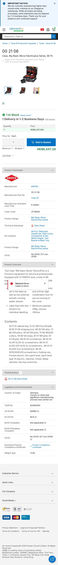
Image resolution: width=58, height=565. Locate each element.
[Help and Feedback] (52, 559)
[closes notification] (54, 3)
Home (5, 43)
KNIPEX (34, 186)
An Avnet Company (10, 546)
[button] (4, 29)
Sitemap (45, 531)
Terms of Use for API (31, 531)
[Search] (53, 36)
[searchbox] (26, 36)
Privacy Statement (10, 528)
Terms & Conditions (10, 531)
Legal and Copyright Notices (32, 528)
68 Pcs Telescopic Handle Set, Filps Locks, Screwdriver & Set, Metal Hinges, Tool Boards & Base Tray (42, 236)
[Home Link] (22, 29)
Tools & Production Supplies (23, 43)
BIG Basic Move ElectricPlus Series (39, 218)
